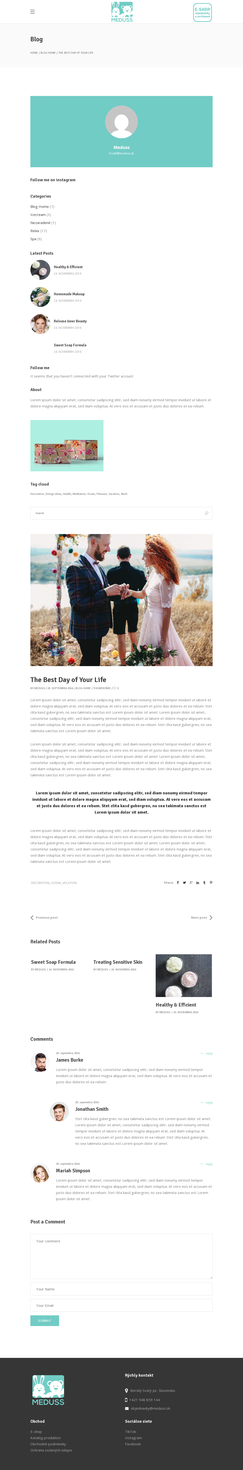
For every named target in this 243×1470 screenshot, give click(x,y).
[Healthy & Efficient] (40, 270)
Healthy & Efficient (68, 267)
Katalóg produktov (45, 1437)
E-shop (36, 1431)
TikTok (130, 1431)
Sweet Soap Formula (70, 345)
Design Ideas (53, 494)
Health (67, 494)
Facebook (133, 1443)
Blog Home (48, 53)
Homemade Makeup (69, 294)
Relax (34, 230)
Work (124, 494)
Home (34, 53)
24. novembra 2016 (67, 274)
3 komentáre (102, 688)
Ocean (91, 494)
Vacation (114, 494)
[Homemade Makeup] (40, 297)
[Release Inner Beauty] (40, 324)
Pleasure (102, 494)
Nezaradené (40, 222)
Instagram (133, 1437)
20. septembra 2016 (60, 688)
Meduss (39, 688)
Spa (33, 238)
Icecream (38, 214)
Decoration (37, 494)
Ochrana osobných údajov (51, 1450)
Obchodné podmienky (48, 1443)
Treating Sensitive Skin (117, 962)
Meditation (79, 494)
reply (209, 1053)
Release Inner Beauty (70, 321)
